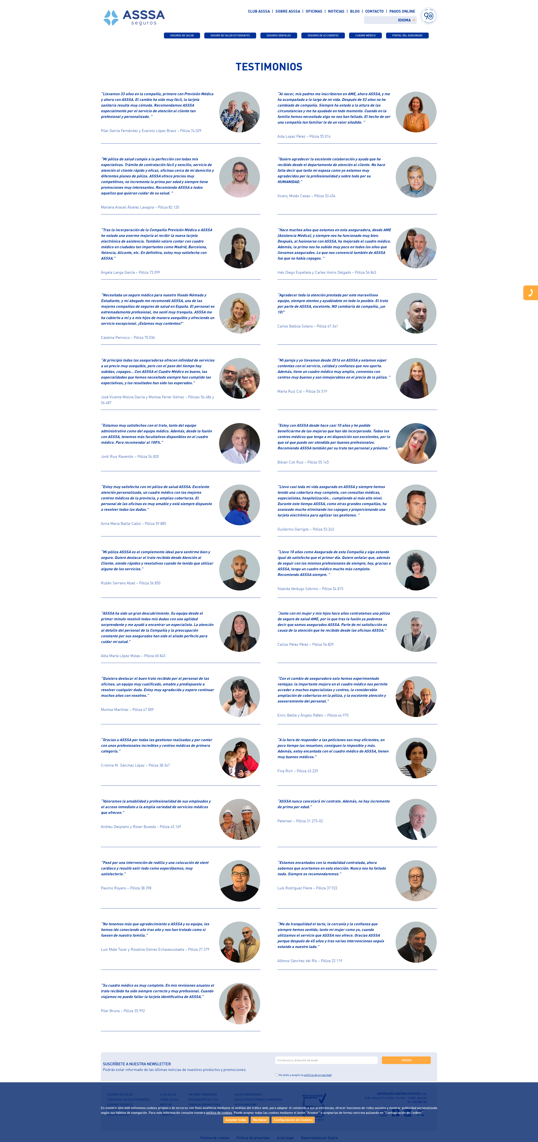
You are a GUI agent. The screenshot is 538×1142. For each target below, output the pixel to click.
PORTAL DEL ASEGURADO (407, 35)
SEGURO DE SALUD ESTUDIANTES (230, 35)
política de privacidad (318, 1075)
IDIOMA (404, 20)
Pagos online (402, 11)
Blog (355, 11)
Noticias (336, 11)
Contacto (374, 11)
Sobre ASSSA (288, 11)
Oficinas (314, 11)
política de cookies (219, 1112)
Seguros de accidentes (323, 35)
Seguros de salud (182, 35)
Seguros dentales (279, 35)
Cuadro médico (365, 35)
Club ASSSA (259, 11)
